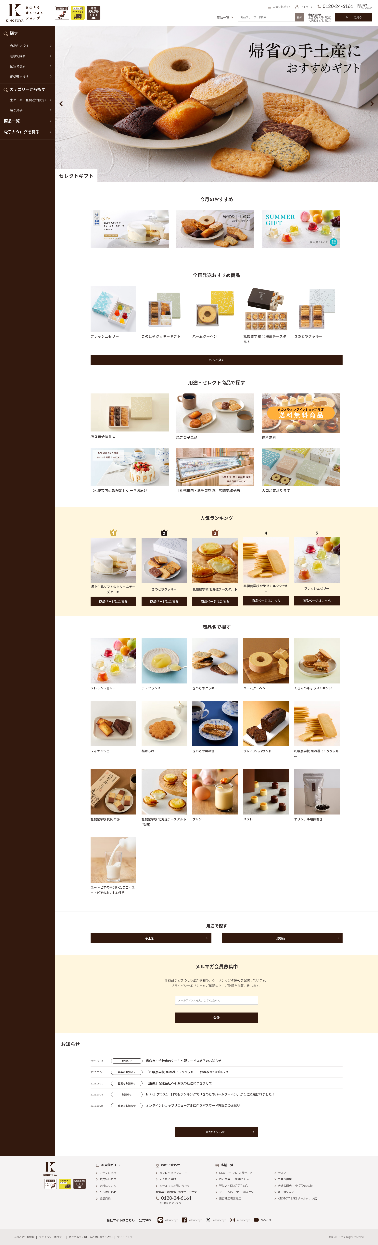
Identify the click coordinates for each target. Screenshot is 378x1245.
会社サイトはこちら (121, 1220)
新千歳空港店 (286, 1192)
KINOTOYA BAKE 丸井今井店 (236, 1173)
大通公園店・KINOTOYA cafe (295, 1185)
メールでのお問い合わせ (174, 1185)
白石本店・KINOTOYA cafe (235, 1179)
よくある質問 (167, 1179)
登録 (216, 1017)
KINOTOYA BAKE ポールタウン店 (297, 1198)
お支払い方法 (108, 1179)
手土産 (149, 938)
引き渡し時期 (108, 1192)
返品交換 (105, 1198)
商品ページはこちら (113, 601)
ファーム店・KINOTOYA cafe (236, 1192)
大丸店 (282, 1173)
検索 (299, 17)
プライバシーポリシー (187, 985)
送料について (108, 1185)
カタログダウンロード (173, 1173)
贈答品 (280, 938)
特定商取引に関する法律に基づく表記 (90, 1237)
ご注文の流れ (108, 1173)
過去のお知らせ (215, 1132)
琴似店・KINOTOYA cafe (233, 1185)
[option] (216, 103)
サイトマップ (124, 1237)
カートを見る (353, 17)
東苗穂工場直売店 (230, 1198)
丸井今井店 (285, 1179)
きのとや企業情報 (24, 1237)
